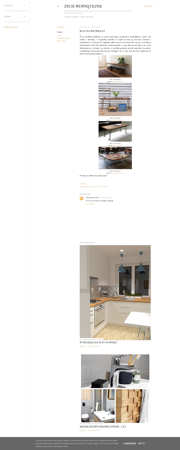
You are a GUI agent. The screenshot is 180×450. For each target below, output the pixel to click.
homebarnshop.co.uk (117, 120)
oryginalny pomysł (63, 38)
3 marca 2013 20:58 (105, 197)
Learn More (129, 443)
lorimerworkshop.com (117, 173)
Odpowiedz (90, 204)
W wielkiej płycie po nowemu (98, 342)
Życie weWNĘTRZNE (83, 6)
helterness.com (117, 145)
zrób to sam (61, 41)
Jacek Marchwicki (92, 198)
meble (59, 35)
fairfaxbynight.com (117, 81)
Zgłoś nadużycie (11, 27)
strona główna (71, 17)
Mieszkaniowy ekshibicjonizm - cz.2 (103, 426)
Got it (141, 443)
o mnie (82, 17)
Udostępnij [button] (60, 27)
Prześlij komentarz (93, 346)
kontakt (90, 17)
